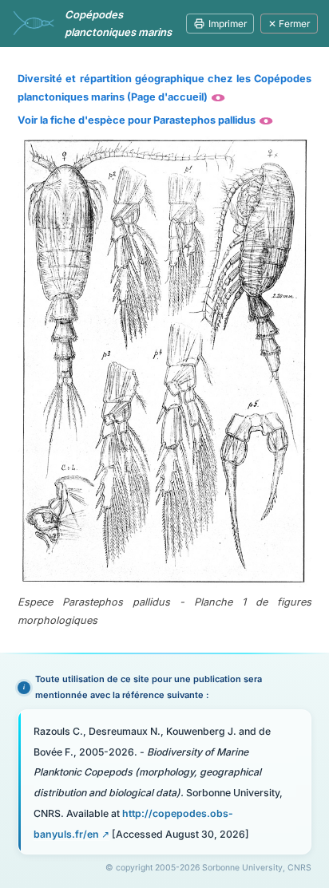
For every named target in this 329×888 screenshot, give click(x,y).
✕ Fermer (289, 24)
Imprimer (227, 24)
